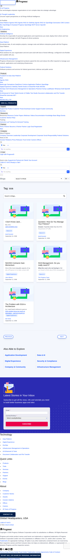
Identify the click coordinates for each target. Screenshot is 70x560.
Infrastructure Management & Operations (22, 89)
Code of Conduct (54, 552)
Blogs (58, 115)
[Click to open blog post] (18, 210)
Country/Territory (11, 416)
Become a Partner (15, 126)
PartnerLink (20, 160)
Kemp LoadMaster (48, 89)
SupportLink (12, 160)
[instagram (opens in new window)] (9, 550)
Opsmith (23, 26)
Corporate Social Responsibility (47, 135)
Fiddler (28, 93)
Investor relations (8, 500)
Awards (5, 497)
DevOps (2, 89)
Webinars (27, 115)
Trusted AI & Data (5, 76)
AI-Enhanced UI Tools (7, 93)
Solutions (4, 31)
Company (4, 131)
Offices (39, 140)
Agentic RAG (13, 23)
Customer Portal (18, 109)
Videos (32, 115)
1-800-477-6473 (5, 162)
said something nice (11, 227)
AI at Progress (4, 8)
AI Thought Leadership (7, 14)
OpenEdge (44, 84)
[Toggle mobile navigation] (1, 175)
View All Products (8, 103)
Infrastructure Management (9, 59)
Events (63, 115)
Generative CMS (58, 23)
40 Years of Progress (9, 509)
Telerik (20, 86)
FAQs (13, 118)
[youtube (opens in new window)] (6, 550)
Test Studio (34, 93)
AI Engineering (5, 29)
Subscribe (26, 424)
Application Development (16, 355)
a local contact (9, 525)
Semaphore (11, 84)
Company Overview (6, 135)
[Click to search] (64, 196)
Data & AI (9, 231)
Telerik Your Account (30, 160)
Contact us (7, 514)
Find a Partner (4, 126)
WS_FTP (8, 100)
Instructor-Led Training (7, 122)
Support (3, 106)
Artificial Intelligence (6, 34)
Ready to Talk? (15, 162)
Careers (33, 140)
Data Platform (4, 23)
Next (62, 336)
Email (8, 410)
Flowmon (39, 89)
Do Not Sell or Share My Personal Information (20, 555)
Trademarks (4, 541)
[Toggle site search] (1, 165)
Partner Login (26, 126)
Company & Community (15, 367)
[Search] (1, 142)
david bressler (9, 234)
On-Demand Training (22, 122)
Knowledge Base (50, 115)
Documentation (40, 115)
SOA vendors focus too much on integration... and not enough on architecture (15, 313)
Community (49, 109)
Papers (21, 115)
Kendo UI (26, 86)
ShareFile (32, 86)
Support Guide (40, 109)
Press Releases (17, 140)
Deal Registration (21, 128)
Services (3, 111)
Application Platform (34, 84)
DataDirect (18, 84)
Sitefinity (15, 86)
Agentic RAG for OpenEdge (44, 23)
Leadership (16, 135)
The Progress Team (43, 277)
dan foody (8, 318)
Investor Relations (6, 140)
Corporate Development (28, 135)
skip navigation (7, 2)
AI (1, 6)
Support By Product (6, 109)
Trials (4, 466)
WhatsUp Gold (59, 89)
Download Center (29, 109)
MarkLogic (3, 84)
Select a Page (21, 179)
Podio (38, 86)
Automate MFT (8, 96)
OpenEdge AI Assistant (10, 25)
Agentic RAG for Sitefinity (26, 23)
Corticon (25, 84)
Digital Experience (6, 50)
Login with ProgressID (7, 154)
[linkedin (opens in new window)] (11, 550)
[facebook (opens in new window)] (1, 550)
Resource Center (12, 115)
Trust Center (27, 140)
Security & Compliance (47, 361)
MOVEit (42, 86)
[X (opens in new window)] (4, 550)
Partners (3, 124)
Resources (4, 113)
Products (3, 73)
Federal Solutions (5, 67)
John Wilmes (9, 277)
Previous (8, 336)
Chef (7, 89)
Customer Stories (5, 118)
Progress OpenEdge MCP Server (29, 25)
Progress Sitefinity (14, 559)
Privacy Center (14, 552)
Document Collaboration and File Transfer (16, 454)
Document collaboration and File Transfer (51, 93)
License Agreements (42, 552)
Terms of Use (4, 552)
